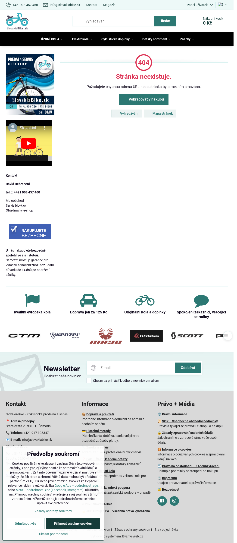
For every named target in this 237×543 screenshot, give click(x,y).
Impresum (169, 478)
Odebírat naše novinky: (62, 376)
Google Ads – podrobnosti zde (76, 485)
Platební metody (98, 431)
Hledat (164, 21)
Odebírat (188, 368)
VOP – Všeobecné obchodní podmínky (190, 421)
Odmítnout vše (25, 523)
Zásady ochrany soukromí (133, 529)
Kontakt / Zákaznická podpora (108, 487)
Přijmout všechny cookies (73, 523)
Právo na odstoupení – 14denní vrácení (190, 466)
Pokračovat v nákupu (146, 99)
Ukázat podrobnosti (53, 534)
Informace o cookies (177, 449)
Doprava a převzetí (100, 414)
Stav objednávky (166, 529)
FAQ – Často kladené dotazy (107, 459)
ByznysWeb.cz (132, 536)
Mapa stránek (162, 113)
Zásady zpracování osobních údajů (187, 433)
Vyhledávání (128, 113)
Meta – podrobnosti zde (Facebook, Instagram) (50, 490)
